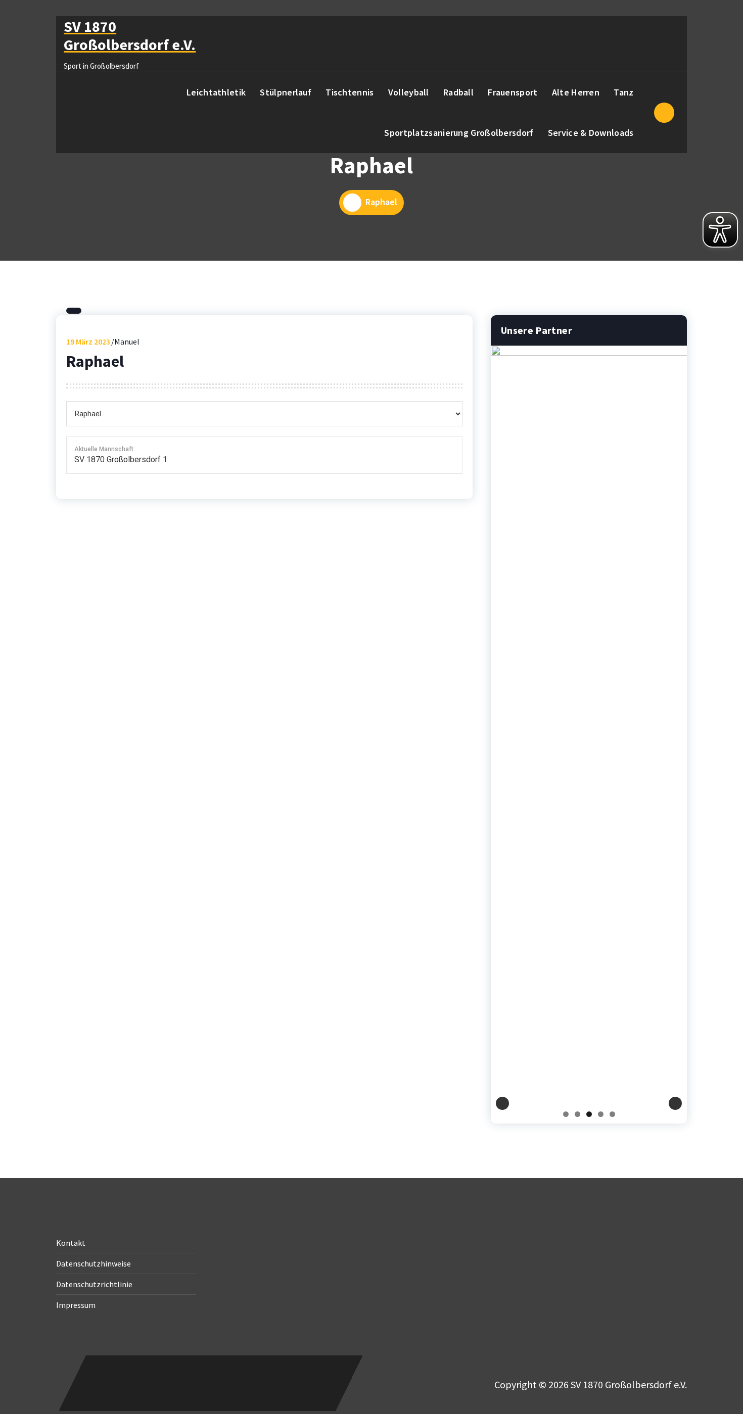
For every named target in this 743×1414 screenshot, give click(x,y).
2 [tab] (577, 1114)
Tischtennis (350, 92)
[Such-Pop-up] (664, 113)
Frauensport (512, 92)
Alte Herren (575, 92)
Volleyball (408, 92)
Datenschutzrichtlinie (94, 1284)
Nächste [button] (675, 1103)
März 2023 (88, 341)
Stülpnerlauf (285, 92)
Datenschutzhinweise (93, 1263)
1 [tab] (566, 1114)
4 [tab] (600, 1114)
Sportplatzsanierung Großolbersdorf (458, 132)
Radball (458, 92)
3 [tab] (589, 1114)
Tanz (623, 92)
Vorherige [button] (502, 1103)
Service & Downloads (591, 132)
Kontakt (70, 1243)
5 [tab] (612, 1114)
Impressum (76, 1305)
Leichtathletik (216, 92)
